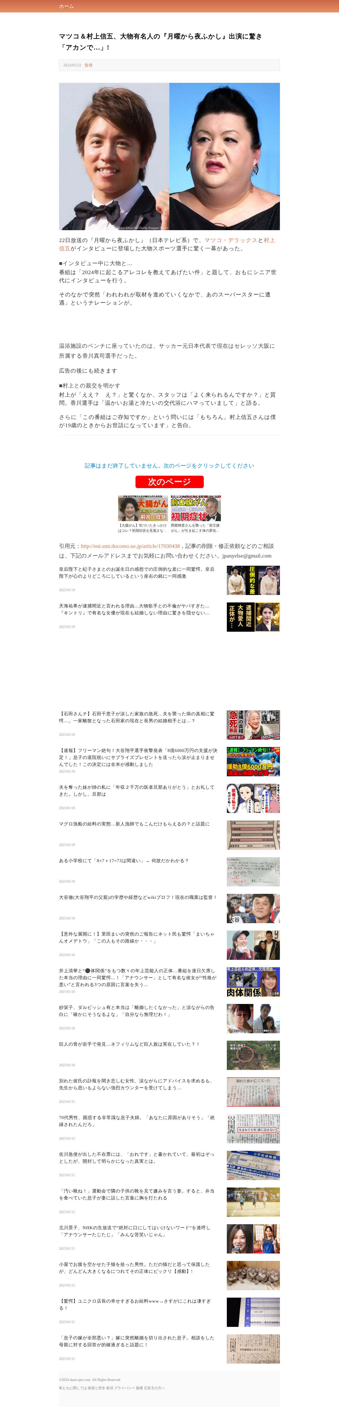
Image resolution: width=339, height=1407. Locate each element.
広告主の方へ (154, 1388)
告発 (89, 65)
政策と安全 (96, 1388)
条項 (109, 1388)
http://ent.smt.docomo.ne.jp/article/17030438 (130, 546)
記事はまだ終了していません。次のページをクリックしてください (169, 466)
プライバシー (124, 1388)
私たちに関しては (73, 1388)
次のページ (169, 481)
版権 (139, 1388)
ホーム (66, 6)
